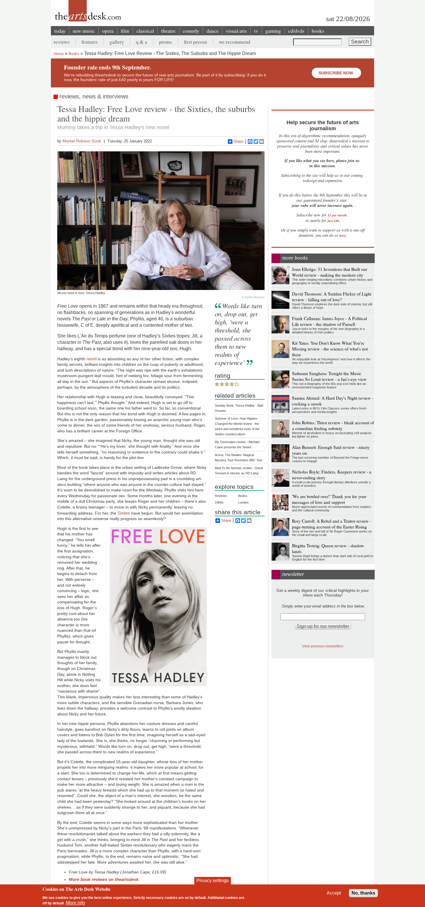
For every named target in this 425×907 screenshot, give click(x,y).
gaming (273, 30)
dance (212, 30)
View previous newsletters (322, 646)
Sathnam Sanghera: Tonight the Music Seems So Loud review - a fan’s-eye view (329, 376)
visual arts (236, 30)
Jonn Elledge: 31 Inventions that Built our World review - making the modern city (329, 272)
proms (165, 41)
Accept (334, 893)
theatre (168, 30)
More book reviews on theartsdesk (103, 879)
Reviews (221, 495)
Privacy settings (212, 880)
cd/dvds (296, 30)
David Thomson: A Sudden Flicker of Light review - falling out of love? (331, 296)
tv (256, 30)
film (125, 30)
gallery (117, 41)
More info (75, 902)
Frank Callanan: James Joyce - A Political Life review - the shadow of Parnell (329, 321)
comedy (191, 30)
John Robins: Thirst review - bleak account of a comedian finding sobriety (333, 425)
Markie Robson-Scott (81, 141)
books (318, 30)
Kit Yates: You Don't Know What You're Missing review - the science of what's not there (330, 348)
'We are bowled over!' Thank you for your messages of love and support (329, 499)
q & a (141, 41)
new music (84, 30)
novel (91, 358)
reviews (62, 41)
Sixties (123, 513)
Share (238, 141)
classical (145, 30)
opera (108, 30)
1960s (219, 502)
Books (74, 54)
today (60, 30)
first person (195, 41)
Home (59, 54)
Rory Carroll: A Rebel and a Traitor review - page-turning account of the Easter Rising (331, 524)
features (90, 41)
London (243, 502)
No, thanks (363, 893)
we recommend (234, 41)
